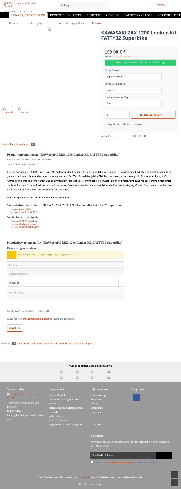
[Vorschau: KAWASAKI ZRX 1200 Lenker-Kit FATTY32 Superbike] (8, 112)
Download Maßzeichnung (23, 224)
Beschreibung (8, 144)
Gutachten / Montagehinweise (63, 399)
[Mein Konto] (144, 5)
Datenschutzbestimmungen (36, 318)
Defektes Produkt (57, 395)
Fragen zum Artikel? (20, 209)
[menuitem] (83, 7)
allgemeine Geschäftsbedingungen (66, 424)
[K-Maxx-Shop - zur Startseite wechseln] (25, 6)
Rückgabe (54, 412)
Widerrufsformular (58, 420)
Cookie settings (98, 395)
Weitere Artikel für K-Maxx (24, 212)
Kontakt (53, 403)
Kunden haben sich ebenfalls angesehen (75, 343)
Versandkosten (84, 477)
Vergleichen (113, 124)
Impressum (95, 412)
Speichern (14, 328)
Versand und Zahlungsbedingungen (66, 407)
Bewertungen (25, 144)
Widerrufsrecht (56, 416)
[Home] (5, 15)
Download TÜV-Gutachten (23, 221)
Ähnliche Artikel (25, 343)
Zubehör (8, 343)
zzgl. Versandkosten (123, 56)
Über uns (95, 403)
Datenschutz (96, 407)
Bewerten (138, 124)
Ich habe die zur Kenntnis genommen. (42, 318)
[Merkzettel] (136, 5)
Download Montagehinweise (24, 227)
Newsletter (95, 399)
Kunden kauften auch (44, 343)
